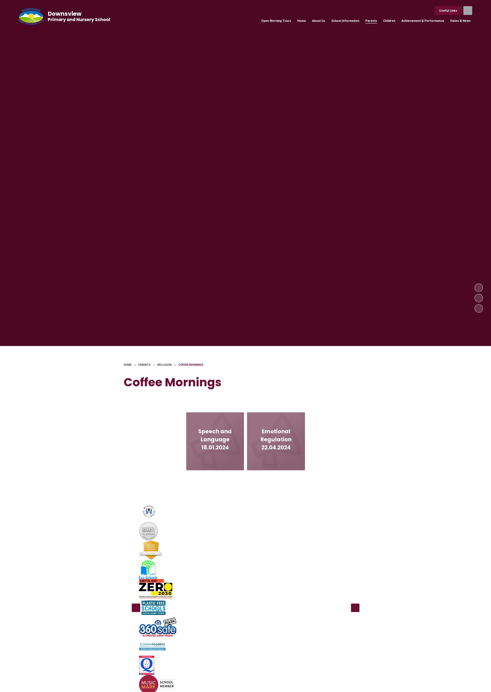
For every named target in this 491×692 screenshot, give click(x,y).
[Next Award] (355, 608)
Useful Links (448, 10)
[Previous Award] (136, 608)
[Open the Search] (467, 10)
